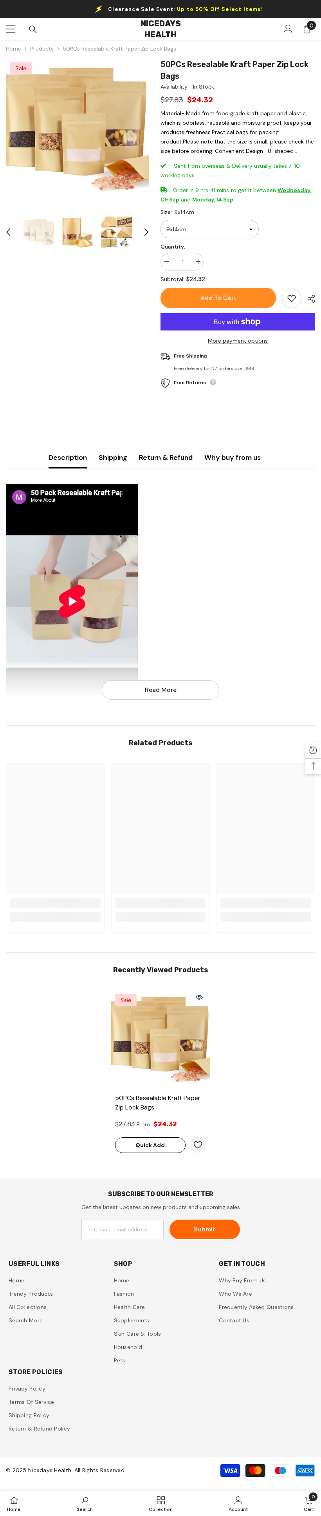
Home (13, 48)
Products (42, 48)
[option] (77, 130)
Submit (204, 1229)
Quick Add (150, 1145)
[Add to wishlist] (291, 298)
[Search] (33, 29)
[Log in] (288, 29)
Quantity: (172, 246)
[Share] (308, 298)
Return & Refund (166, 457)
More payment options (238, 340)
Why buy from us (232, 457)
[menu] (10, 29)
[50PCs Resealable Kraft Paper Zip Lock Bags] (160, 1039)
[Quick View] (199, 997)
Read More (161, 690)
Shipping (113, 457)
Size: (177, 212)
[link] (55, 903)
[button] (8, 232)
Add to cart (218, 298)
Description (68, 457)
